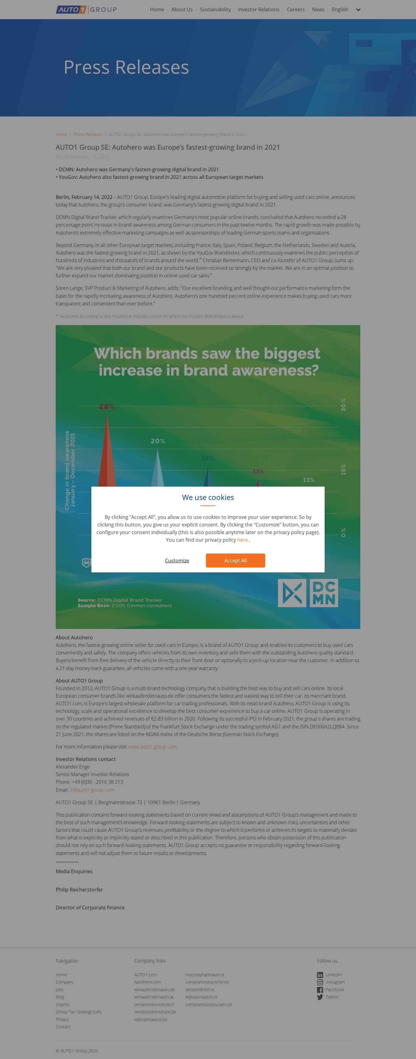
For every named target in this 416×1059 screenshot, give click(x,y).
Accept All (235, 560)
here (243, 539)
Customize (177, 560)
